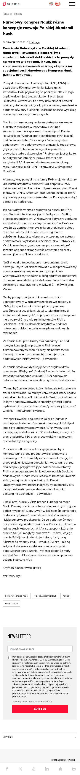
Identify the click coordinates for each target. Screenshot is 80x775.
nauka (66, 596)
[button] (76, 738)
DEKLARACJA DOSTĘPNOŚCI (63, 760)
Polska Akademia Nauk (45, 596)
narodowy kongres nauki (16, 596)
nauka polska (11, 603)
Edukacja (34, 42)
